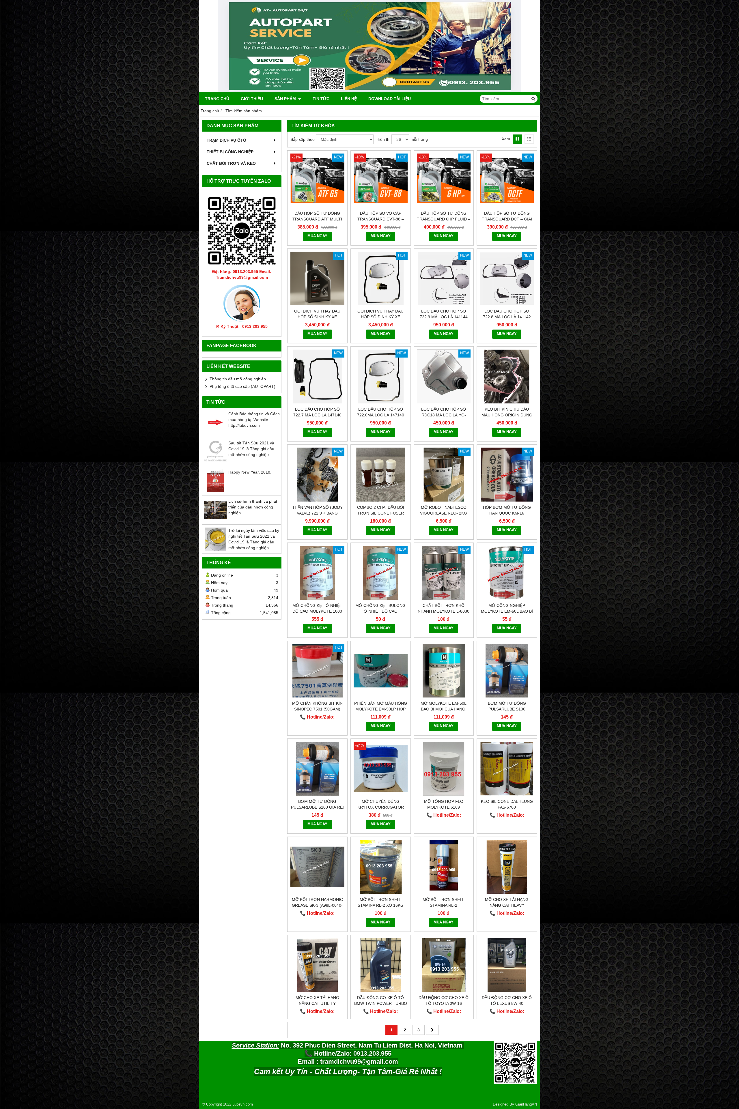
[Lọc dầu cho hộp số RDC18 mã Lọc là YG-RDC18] (444, 376)
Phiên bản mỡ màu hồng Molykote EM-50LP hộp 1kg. (380, 709)
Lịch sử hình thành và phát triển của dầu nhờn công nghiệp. (252, 507)
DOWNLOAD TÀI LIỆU (389, 98)
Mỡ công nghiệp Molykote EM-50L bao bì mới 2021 (507, 611)
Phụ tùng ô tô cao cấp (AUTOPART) (242, 386)
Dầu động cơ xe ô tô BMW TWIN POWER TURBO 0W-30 (380, 1003)
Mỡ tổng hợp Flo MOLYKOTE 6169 (443, 804)
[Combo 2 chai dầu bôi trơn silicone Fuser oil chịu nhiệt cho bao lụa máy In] (381, 475)
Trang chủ (217, 98)
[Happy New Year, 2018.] (215, 491)
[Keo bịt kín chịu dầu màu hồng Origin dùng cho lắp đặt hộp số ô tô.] (507, 376)
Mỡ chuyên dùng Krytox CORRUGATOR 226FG (380, 807)
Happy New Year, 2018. (249, 472)
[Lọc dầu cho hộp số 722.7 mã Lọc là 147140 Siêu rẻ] (317, 376)
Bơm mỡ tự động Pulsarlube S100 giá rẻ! (317, 804)
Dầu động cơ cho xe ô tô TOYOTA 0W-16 (444, 1000)
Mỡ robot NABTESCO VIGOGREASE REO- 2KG (443, 510)
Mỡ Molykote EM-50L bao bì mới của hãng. (443, 706)
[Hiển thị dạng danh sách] (529, 139)
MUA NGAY (317, 236)
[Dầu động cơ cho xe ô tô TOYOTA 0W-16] (444, 965)
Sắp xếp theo (302, 139)
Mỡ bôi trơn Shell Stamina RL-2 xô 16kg (381, 902)
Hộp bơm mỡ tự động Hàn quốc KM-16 (507, 510)
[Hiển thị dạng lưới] (517, 139)
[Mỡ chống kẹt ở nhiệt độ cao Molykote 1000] (317, 573)
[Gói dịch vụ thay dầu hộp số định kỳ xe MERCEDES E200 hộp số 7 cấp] (317, 279)
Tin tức (321, 98)
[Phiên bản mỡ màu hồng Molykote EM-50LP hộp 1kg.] (381, 671)
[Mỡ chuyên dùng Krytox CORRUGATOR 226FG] (381, 769)
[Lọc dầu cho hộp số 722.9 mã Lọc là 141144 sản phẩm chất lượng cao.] (444, 279)
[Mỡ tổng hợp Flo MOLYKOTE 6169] (444, 769)
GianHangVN (526, 1104)
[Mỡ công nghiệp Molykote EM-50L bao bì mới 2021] (507, 573)
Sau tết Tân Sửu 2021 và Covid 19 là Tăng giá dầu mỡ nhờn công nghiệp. (251, 449)
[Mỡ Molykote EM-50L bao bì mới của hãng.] (444, 671)
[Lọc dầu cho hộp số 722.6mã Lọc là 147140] (381, 376)
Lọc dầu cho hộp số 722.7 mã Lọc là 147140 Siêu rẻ (317, 415)
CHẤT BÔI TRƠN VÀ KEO (231, 163)
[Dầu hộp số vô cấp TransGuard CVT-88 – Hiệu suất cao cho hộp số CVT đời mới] (381, 180)
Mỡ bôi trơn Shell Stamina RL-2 (443, 902)
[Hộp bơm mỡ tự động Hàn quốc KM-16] (507, 475)
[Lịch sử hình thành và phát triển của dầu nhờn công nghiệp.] (215, 520)
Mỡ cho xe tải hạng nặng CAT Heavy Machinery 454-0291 (507, 905)
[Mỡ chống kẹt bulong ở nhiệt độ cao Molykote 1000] (381, 573)
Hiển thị (383, 139)
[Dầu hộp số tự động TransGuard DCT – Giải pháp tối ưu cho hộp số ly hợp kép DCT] (507, 180)
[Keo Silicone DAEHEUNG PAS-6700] (507, 769)
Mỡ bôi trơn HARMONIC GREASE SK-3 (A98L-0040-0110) (317, 905)
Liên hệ (349, 98)
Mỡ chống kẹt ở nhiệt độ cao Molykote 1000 (317, 608)
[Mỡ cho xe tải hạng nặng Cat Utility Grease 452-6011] (317, 965)
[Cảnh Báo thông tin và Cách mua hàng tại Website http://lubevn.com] (215, 432)
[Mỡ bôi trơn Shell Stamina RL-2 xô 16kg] (381, 867)
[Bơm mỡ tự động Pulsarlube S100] (507, 671)
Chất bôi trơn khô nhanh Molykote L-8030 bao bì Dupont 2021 (443, 611)
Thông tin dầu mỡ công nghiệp (238, 379)
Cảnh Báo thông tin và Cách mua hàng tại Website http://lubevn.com (254, 420)
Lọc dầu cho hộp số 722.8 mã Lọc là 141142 (507, 314)
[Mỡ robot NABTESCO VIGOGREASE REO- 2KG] (444, 475)
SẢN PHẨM (286, 98)
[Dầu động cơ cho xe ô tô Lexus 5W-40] (507, 965)
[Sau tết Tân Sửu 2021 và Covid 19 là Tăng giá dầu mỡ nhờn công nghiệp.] (215, 461)
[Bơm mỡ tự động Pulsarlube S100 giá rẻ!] (317, 769)
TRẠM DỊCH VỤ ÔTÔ (226, 140)
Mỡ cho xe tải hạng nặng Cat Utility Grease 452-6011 (317, 1003)
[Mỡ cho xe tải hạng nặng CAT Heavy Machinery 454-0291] (507, 867)
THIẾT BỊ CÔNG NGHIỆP (230, 151)
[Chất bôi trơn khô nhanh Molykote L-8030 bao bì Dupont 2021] (444, 573)
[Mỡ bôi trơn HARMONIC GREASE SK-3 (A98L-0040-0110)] (317, 867)
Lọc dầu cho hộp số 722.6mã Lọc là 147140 (380, 412)
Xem (506, 138)
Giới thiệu (252, 98)
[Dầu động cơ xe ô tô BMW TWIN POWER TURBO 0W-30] (381, 965)
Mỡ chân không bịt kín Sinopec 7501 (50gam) (317, 706)
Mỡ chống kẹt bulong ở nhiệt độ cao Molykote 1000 (380, 611)
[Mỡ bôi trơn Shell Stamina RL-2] (444, 867)
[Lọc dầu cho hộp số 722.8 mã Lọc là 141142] (507, 279)
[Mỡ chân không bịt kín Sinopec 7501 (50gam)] (317, 671)
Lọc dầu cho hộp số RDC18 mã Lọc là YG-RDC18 (443, 415)
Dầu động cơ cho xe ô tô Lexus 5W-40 (507, 1000)
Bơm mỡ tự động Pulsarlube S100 (507, 706)
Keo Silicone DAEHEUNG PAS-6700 (507, 804)
